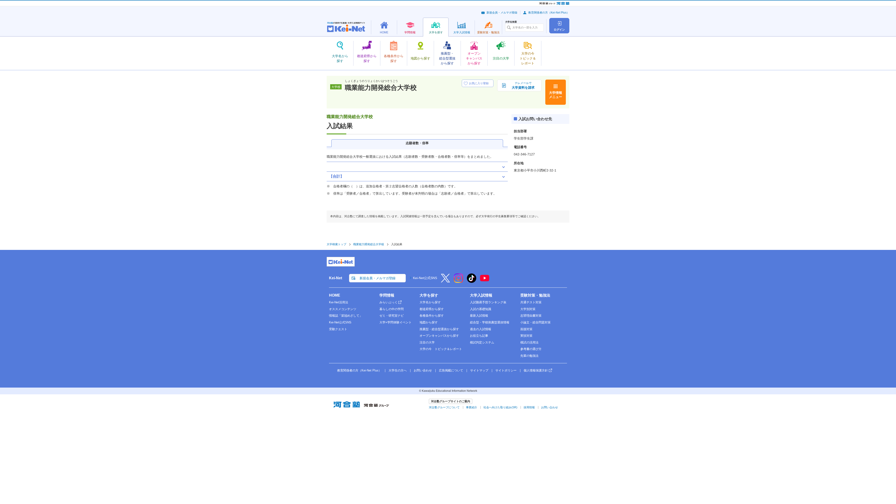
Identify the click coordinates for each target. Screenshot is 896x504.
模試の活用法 (529, 342)
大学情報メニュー (555, 95)
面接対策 (526, 329)
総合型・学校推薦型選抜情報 (489, 322)
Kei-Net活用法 (338, 302)
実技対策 (526, 335)
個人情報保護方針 (536, 370)
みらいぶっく (388, 302)
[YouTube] (484, 281)
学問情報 (386, 295)
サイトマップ (479, 370)
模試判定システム (482, 342)
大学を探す (429, 295)
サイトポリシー (506, 370)
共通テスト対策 (531, 302)
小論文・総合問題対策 (535, 322)
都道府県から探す (432, 309)
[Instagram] (458, 281)
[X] (445, 281)
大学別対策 (528, 309)
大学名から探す (430, 302)
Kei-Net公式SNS (425, 278)
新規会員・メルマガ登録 (501, 12)
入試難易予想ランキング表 (488, 302)
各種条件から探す (432, 315)
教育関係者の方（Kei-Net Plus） (548, 12)
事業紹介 (471, 407)
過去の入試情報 (480, 329)
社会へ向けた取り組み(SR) (500, 407)
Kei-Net (335, 278)
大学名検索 (511, 22)
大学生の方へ (397, 370)
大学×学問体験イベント (395, 322)
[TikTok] (471, 281)
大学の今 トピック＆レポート (441, 349)
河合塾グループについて (444, 407)
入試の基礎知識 (480, 309)
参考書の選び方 (531, 349)
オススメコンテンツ (342, 309)
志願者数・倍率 (417, 143)
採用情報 (529, 407)
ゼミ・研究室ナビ (391, 315)
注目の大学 (427, 342)
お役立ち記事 (479, 335)
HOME (334, 295)
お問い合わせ (423, 370)
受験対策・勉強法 (535, 295)
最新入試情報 (479, 315)
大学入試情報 (481, 295)
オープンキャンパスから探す (439, 335)
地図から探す (429, 322)
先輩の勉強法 (529, 355)
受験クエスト (338, 329)
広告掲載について (451, 370)
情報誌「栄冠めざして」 (345, 315)
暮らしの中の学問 (391, 309)
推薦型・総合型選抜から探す (439, 329)
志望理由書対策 (531, 315)
